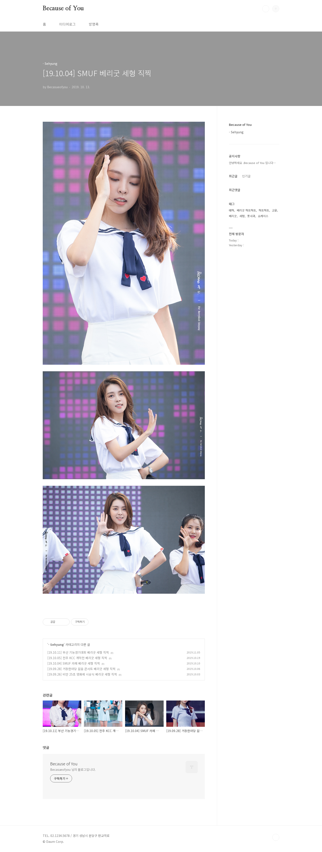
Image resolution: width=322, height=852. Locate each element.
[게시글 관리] (64, 622)
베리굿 (233, 216)
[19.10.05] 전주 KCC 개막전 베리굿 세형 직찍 (77, 658)
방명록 (94, 24)
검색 (265, 8)
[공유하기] (59, 622)
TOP (275, 837)
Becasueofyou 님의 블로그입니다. (73, 769)
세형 (242, 216)
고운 (274, 210)
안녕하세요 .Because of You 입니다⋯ (252, 163)
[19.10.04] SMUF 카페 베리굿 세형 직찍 (73, 663)
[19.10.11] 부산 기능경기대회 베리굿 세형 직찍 (78, 652)
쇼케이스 (263, 216)
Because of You (63, 8)
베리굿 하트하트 (246, 210)
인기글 (246, 176)
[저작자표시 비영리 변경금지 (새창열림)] (94, 622)
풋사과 (251, 216)
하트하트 (264, 210)
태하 (231, 210)
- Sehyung (56, 644)
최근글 (233, 176)
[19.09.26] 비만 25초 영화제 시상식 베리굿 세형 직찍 (82, 674)
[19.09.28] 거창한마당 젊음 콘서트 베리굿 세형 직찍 (81, 669)
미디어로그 (67, 24)
